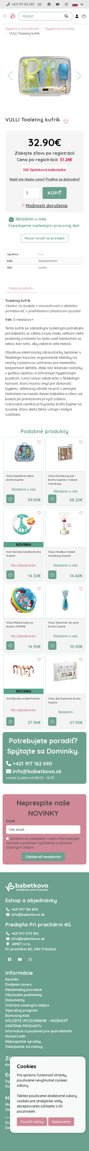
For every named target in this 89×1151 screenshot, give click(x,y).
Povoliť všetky (32, 1122)
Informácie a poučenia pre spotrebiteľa (38, 1031)
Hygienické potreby (59, 29)
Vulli (40, 254)
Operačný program (21, 1010)
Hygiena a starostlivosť (22, 29)
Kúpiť (55, 193)
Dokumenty (15, 1000)
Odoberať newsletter (43, 857)
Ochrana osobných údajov (27, 1005)
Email (10, 821)
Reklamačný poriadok (23, 989)
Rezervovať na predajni (45, 238)
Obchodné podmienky (23, 995)
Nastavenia (61, 1122)
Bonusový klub (17, 1015)
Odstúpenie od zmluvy (24, 1046)
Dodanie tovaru (18, 984)
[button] (5, 16)
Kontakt (12, 979)
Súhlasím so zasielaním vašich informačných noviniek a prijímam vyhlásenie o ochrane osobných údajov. (42, 842)
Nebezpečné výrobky (23, 1041)
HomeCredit (15, 1036)
